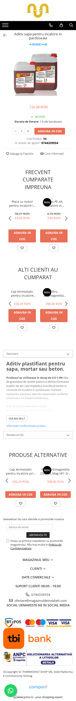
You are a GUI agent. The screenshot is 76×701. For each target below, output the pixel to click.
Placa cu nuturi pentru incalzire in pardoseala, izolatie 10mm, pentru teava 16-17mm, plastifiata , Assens (22, 204)
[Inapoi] (3, 35)
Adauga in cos (50, 131)
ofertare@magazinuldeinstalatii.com (40, 600)
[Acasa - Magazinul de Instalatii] (38, 10)
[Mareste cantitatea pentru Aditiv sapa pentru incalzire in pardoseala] (28, 131)
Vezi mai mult (17, 418)
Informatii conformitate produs (26, 426)
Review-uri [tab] (15, 435)
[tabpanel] (38, 73)
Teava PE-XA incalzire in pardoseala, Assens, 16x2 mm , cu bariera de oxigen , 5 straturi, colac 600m (54, 204)
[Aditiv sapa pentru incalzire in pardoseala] (38, 73)
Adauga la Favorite (21, 154)
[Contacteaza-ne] (51, 25)
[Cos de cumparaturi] (61, 25)
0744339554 (40, 595)
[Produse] (6, 26)
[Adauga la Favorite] (22, 248)
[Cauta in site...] (71, 25)
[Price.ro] (38, 697)
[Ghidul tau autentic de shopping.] (38, 687)
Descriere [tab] (12, 354)
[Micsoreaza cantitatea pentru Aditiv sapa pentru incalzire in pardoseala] (15, 131)
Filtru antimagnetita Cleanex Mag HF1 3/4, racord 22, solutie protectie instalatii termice (54, 294)
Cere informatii (53, 154)
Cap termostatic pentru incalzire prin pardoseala (22, 294)
